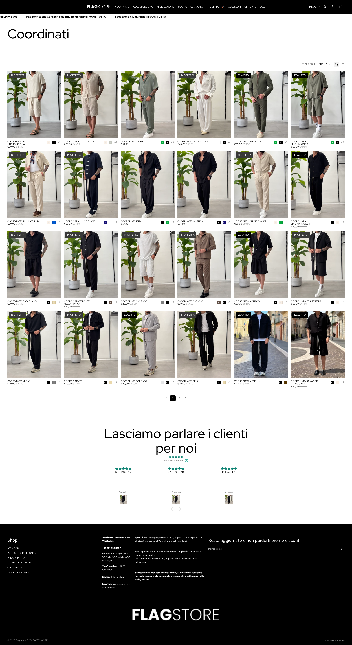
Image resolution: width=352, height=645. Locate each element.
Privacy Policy (16, 557)
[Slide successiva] (55, 105)
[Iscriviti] (341, 549)
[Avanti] (186, 398)
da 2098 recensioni (173, 460)
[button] (324, 64)
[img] (176, 457)
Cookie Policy (16, 567)
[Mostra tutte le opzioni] (59, 142)
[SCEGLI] (55, 132)
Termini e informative (334, 640)
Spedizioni (13, 548)
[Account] (333, 7)
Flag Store (21, 640)
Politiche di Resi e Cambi (21, 553)
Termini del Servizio (19, 562)
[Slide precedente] (12, 105)
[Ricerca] (325, 7)
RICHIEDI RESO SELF (18, 572)
